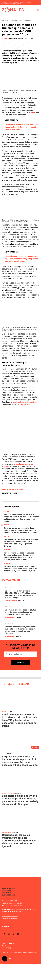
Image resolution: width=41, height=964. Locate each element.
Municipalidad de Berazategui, (25, 402)
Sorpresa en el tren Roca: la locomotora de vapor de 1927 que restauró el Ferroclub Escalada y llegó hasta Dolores (21, 542)
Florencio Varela (11, 600)
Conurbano (25, 404)
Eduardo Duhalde (7, 3)
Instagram (18, 934)
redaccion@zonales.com (10, 918)
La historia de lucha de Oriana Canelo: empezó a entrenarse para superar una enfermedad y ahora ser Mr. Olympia (20, 568)
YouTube (13, 934)
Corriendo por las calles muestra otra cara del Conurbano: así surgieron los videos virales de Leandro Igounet (19, 841)
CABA (13, 888)
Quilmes (14, 20)
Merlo (10, 2)
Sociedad (28, 20)
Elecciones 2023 (8, 895)
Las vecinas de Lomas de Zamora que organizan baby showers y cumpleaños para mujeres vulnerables (21, 258)
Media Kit (5, 926)
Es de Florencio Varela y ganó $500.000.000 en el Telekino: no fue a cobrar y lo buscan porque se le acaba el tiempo (20, 594)
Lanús (4, 754)
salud (33, 112)
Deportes (18, 636)
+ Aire (4, 946)
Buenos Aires (9, 617)
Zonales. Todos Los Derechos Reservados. (25, 952)
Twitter (8, 934)
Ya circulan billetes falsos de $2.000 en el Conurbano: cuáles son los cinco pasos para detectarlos (20, 612)
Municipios (5, 20)
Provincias (6, 893)
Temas (21, 20)
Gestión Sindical (8, 943)
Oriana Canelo (17, 3)
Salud (15, 493)
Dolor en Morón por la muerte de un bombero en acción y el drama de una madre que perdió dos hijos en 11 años (20, 530)
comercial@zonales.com (10, 916)
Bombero (16, 2)
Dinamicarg (6, 948)
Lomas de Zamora (8, 793)
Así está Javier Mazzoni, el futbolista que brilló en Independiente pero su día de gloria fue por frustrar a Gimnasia (20, 630)
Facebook (4, 934)
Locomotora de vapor (25, 2)
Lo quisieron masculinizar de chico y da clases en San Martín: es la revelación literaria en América (22, 127)
